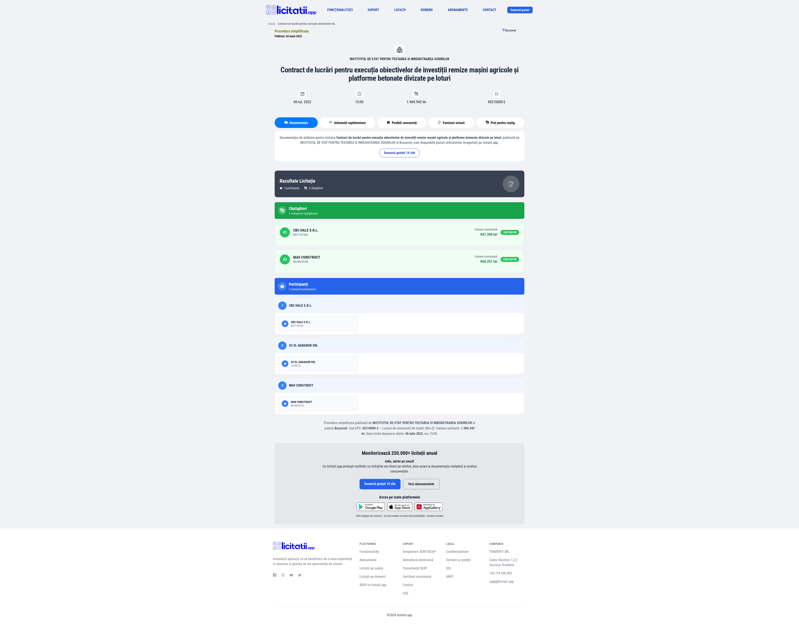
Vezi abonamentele (421, 484)
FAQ (405, 593)
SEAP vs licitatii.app (373, 585)
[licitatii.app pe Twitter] (299, 575)
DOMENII (427, 10)
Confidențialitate (457, 552)
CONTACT (489, 10)
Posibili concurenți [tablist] (404, 123)
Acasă (271, 23)
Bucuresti (510, 30)
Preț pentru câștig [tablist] (502, 123)
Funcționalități (369, 552)
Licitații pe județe (371, 568)
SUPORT (373, 10)
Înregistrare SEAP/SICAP (419, 552)
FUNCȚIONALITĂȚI (340, 10)
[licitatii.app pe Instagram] (283, 575)
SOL (449, 568)
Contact (408, 585)
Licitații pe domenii (373, 577)
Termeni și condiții (458, 560)
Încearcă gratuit (520, 10)
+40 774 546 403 (500, 573)
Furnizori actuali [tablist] (453, 123)
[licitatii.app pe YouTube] (291, 575)
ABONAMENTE (458, 10)
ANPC (450, 577)
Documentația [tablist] (298, 123)
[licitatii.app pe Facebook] (274, 575)
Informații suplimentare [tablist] (349, 123)
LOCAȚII (400, 10)
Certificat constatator (417, 577)
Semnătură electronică (418, 560)
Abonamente (368, 560)
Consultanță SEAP (415, 568)
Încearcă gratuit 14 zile (399, 153)
